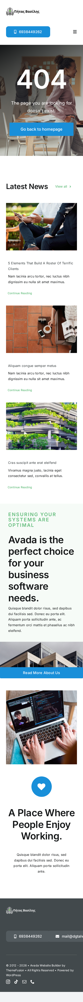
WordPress (13, 975)
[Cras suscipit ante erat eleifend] (41, 426)
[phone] (32, 982)
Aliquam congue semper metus (32, 366)
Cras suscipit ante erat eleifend (32, 463)
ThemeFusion (15, 970)
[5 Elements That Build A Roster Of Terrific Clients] (41, 226)
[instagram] (8, 982)
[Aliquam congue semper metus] (41, 329)
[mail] (24, 982)
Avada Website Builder (45, 965)
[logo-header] (22, 9)
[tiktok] (16, 982)
